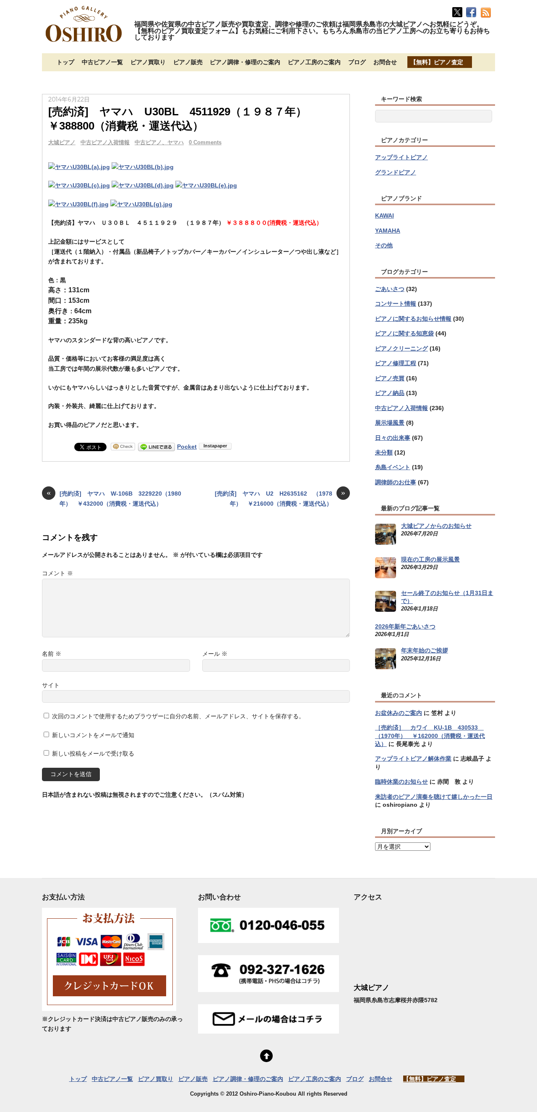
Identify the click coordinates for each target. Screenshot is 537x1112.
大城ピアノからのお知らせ (436, 525)
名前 (51, 653)
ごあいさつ (389, 289)
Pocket (187, 446)
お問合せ (385, 62)
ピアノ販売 (188, 62)
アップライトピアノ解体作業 (413, 758)
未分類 (384, 452)
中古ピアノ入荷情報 (105, 142)
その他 (384, 245)
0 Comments (205, 142)
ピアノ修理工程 (395, 363)
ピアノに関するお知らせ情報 (413, 318)
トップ (65, 62)
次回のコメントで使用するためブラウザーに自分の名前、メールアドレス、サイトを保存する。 (178, 716)
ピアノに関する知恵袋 (404, 333)
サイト (51, 685)
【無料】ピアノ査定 (436, 62)
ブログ (357, 62)
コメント (57, 573)
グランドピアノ (395, 172)
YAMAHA (387, 230)
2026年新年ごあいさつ (405, 626)
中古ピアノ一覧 (102, 62)
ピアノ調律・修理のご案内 (245, 62)
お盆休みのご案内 (398, 712)
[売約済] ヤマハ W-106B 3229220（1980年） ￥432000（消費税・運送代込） (114, 498)
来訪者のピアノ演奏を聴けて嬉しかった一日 (434, 796)
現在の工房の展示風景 (430, 559)
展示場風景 (389, 422)
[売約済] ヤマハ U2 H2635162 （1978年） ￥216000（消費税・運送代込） (280, 498)
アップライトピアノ (401, 157)
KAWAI (384, 215)
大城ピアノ (62, 142)
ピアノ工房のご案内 (314, 62)
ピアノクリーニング (401, 348)
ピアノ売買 (389, 378)
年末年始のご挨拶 (424, 650)
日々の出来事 (392, 437)
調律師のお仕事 (395, 482)
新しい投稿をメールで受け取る (93, 753)
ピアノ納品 (389, 393)
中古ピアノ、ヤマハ (159, 142)
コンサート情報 (395, 303)
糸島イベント (392, 467)
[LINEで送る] (156, 446)
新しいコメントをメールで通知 (93, 735)
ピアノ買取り (148, 62)
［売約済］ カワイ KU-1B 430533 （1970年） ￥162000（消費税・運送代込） (430, 735)
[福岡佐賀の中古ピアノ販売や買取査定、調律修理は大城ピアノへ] (84, 43)
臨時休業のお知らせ (401, 781)
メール (214, 653)
